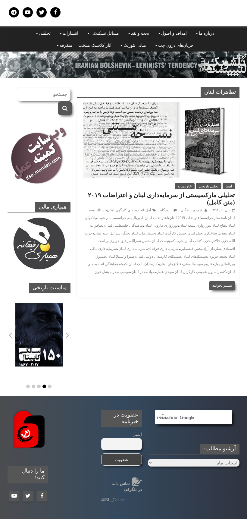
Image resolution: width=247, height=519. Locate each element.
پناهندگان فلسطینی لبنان (124, 225)
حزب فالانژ (220, 241)
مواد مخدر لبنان (143, 272)
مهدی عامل (164, 272)
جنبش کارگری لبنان (171, 233)
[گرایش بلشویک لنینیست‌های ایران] (123, 55)
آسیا (229, 186)
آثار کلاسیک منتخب (94, 45)
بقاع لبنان (218, 225)
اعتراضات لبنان (156, 218)
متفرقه (66, 45)
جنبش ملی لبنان (142, 233)
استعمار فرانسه (214, 218)
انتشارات (70, 33)
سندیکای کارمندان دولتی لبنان (158, 256)
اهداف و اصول (174, 33)
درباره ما (206, 33)
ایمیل (137, 434)
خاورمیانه (185, 186)
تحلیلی (45, 33)
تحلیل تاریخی (208, 186)
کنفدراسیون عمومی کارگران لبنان (200, 272)
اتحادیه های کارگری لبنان (125, 210)
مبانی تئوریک (135, 45)
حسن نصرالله (140, 241)
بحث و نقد (140, 33)
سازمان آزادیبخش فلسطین (200, 249)
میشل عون (103, 272)
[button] (28, 386)
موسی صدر (121, 272)
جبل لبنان (195, 233)
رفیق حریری (119, 241)
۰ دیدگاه (166, 210)
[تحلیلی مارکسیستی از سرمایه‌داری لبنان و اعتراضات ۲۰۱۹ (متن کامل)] (158, 106)
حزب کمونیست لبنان (167, 241)
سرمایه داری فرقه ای (163, 249)
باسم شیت (105, 218)
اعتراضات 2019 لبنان (185, 218)
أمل (148, 210)
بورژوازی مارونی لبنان (161, 225)
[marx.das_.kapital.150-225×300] (39, 335)
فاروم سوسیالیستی (198, 264)
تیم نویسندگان (191, 210)
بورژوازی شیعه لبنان (194, 225)
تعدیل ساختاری (215, 233)
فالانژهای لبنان (170, 264)
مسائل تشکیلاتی (104, 33)
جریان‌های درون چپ (176, 45)
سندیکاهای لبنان (195, 256)
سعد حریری (217, 256)
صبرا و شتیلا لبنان (121, 256)
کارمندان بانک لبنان (143, 264)
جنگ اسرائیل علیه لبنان (111, 233)
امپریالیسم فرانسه (129, 218)
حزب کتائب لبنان (197, 241)
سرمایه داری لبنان (131, 249)
